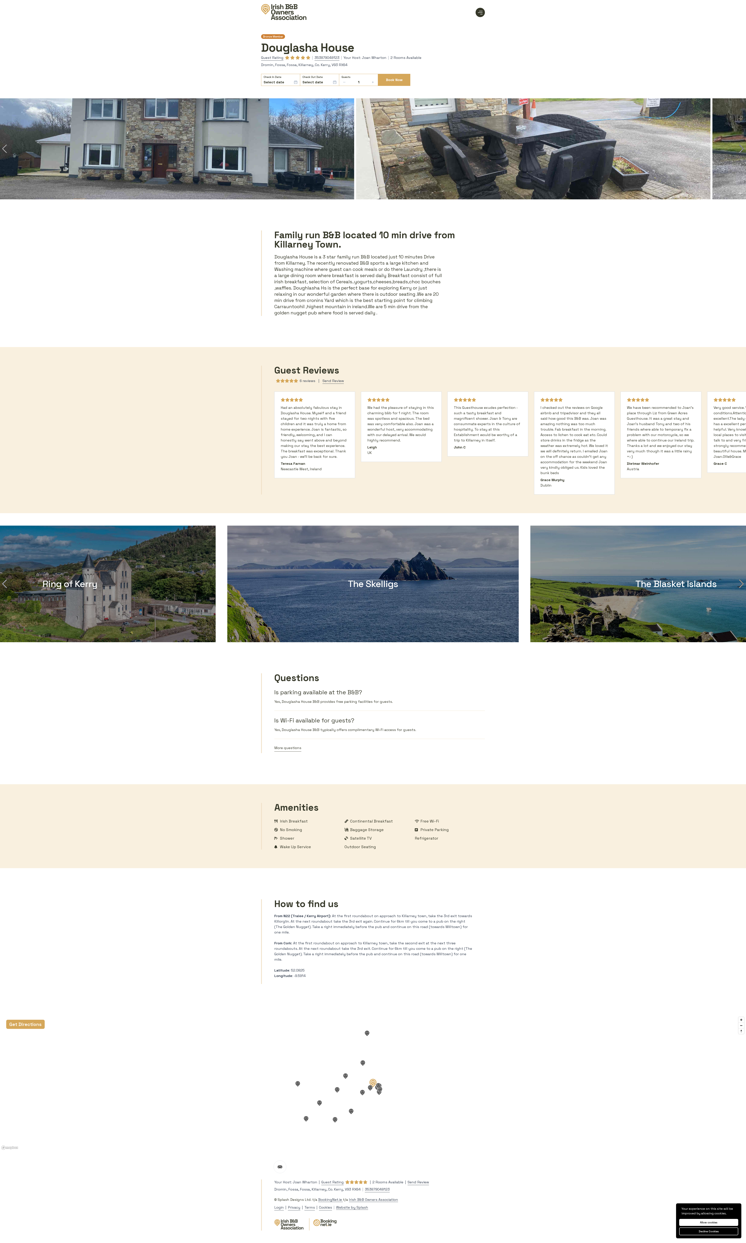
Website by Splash (352, 1207)
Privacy (294, 1207)
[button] (4, 149)
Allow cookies (708, 1222)
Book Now (394, 80)
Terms (309, 1207)
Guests (346, 77)
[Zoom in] (741, 1020)
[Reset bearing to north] (741, 1031)
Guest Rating (272, 57)
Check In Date (272, 77)
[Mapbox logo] (9, 1147)
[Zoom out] (741, 1025)
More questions (287, 748)
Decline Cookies (709, 1231)
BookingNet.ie (330, 1199)
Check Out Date (312, 77)
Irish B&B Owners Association (373, 1199)
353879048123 (327, 57)
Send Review (333, 381)
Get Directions (25, 1024)
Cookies (325, 1207)
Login (279, 1207)
